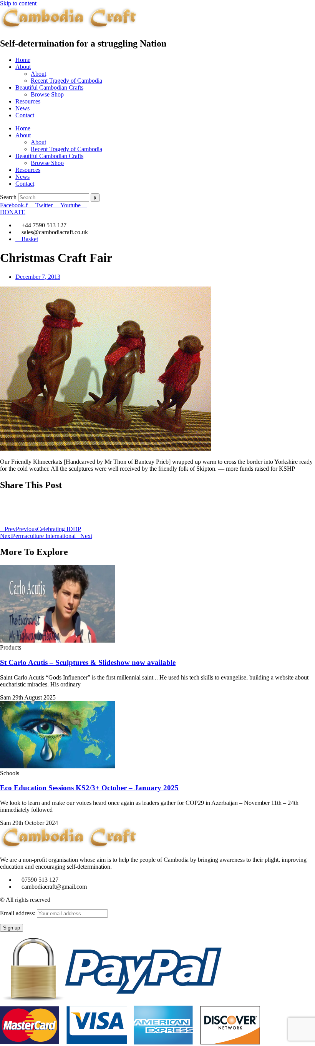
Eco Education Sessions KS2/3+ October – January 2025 (89, 788)
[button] (157, 501)
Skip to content (18, 3)
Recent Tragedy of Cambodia (66, 80)
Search (8, 197)
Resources (27, 101)
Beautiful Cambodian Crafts (49, 87)
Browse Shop (47, 94)
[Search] (95, 197)
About (23, 66)
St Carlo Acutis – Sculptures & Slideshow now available (88, 662)
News (22, 108)
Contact (24, 115)
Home (22, 60)
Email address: (18, 913)
